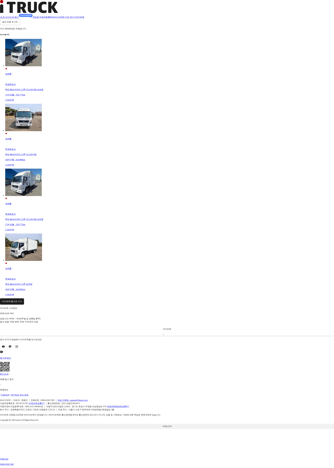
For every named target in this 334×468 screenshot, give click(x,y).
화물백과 (50, 17)
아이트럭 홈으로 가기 (12, 301)
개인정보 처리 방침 (19, 395)
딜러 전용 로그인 (10, 22)
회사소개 (4, 374)
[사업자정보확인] (36, 403)
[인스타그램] (16, 349)
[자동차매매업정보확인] (118, 406)
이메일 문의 (167, 426)
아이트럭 (80, 17)
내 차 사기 (4, 17)
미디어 (57, 17)
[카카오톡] (10, 349)
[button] (167, 330)
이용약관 (5, 395)
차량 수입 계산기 (68, 17)
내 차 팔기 (14, 17)
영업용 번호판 (39, 17)
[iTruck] (29, 12)
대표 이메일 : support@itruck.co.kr (73, 400)
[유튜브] (3, 349)
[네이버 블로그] (167, 352)
